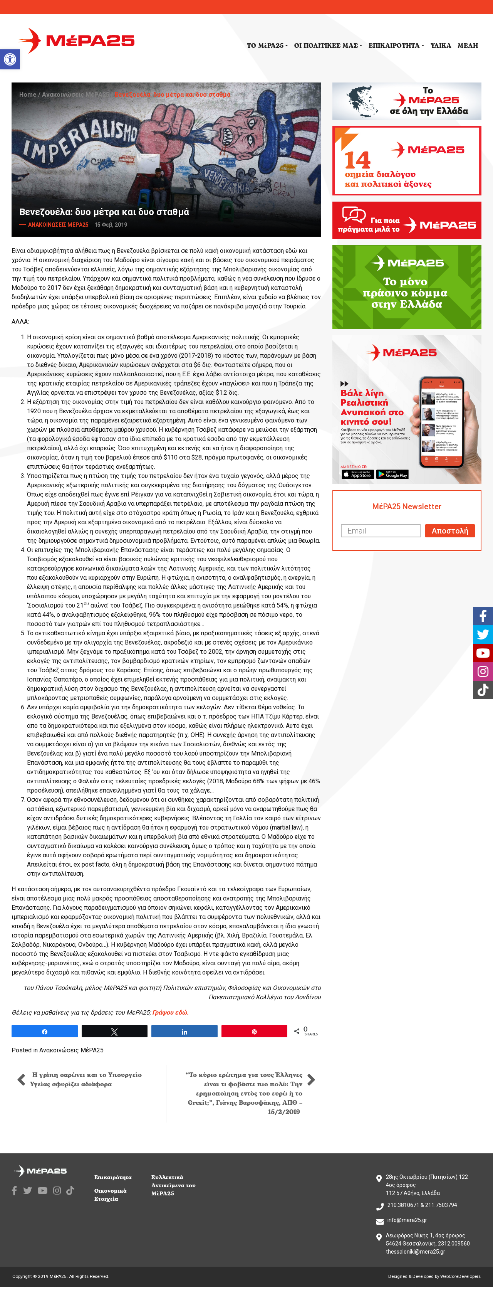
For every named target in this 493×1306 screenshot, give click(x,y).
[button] (10, 59)
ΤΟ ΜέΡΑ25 (265, 45)
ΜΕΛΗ (468, 45)
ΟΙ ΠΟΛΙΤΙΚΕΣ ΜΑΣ (326, 45)
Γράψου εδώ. (170, 1012)
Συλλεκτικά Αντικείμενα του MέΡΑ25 (173, 1185)
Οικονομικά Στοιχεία (110, 1195)
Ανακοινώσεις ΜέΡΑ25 (75, 94)
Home (28, 94)
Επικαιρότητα (113, 1177)
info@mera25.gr (407, 1220)
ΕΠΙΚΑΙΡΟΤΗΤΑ (394, 45)
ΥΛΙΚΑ (441, 45)
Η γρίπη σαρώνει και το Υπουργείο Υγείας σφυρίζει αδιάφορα (86, 1079)
